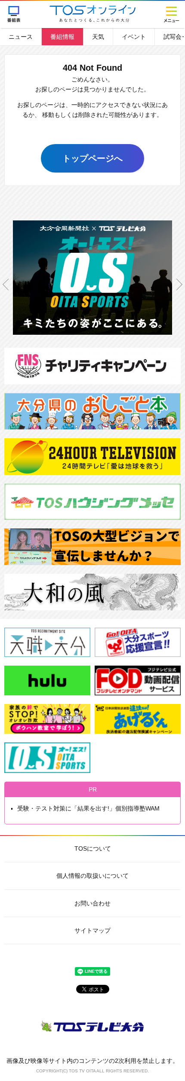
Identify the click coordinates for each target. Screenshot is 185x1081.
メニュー (171, 14)
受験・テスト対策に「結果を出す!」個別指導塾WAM (88, 808)
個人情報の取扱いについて (92, 875)
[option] (92, 284)
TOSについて (92, 848)
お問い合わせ (92, 903)
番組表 (14, 14)
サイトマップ (92, 930)
